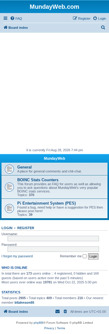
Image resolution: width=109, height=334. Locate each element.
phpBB (38, 322)
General (24, 167)
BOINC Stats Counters (37, 180)
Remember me (71, 256)
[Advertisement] (54, 90)
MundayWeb (54, 158)
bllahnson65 (24, 302)
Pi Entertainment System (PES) (46, 203)
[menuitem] (16, 18)
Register (25, 228)
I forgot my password (17, 256)
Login (7, 228)
